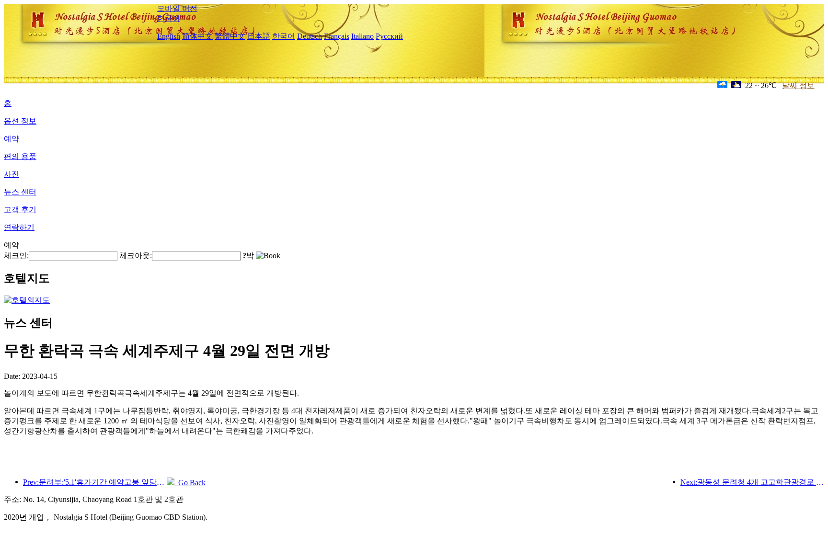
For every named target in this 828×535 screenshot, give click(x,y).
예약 (11, 139)
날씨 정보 (798, 85)
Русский (389, 36)
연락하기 (19, 227)
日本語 (258, 36)
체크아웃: (135, 255)
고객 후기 (20, 209)
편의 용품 (20, 156)
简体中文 (197, 36)
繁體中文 (230, 36)
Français (336, 36)
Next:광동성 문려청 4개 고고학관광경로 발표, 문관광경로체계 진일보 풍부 (752, 482)
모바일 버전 (177, 8)
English (168, 36)
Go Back (190, 482)
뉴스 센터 (20, 192)
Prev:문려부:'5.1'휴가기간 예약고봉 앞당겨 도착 (95, 482)
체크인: (16, 255)
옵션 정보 (20, 121)
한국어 (168, 18)
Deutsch (309, 36)
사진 (11, 174)
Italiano (362, 36)
